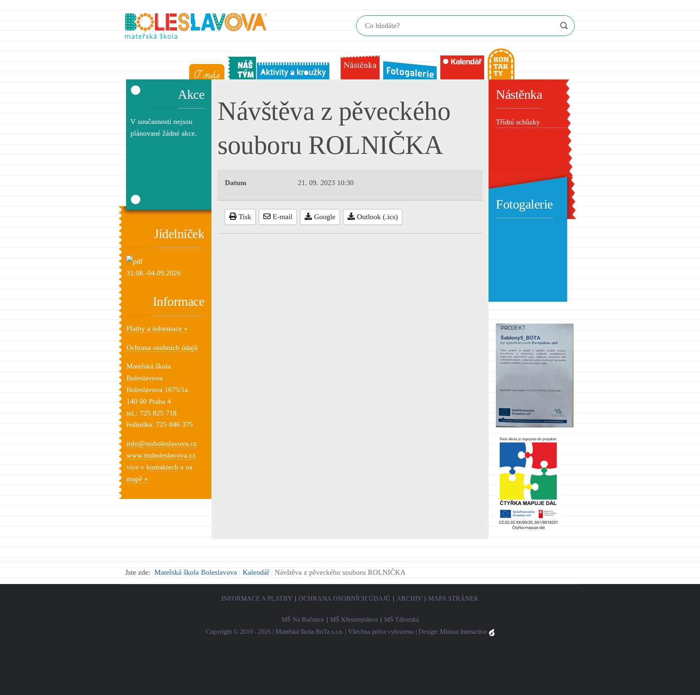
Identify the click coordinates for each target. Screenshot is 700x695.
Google (323, 217)
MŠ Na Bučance (303, 619)
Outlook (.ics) (376, 217)
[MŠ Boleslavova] (196, 25)
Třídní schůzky (518, 122)
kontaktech (162, 467)
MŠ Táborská (401, 619)
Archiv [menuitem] (409, 598)
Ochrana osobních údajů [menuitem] (345, 598)
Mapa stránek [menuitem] (453, 598)
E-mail (281, 217)
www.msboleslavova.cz (161, 455)
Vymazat (548, 26)
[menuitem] (205, 69)
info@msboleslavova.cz (161, 443)
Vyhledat (564, 26)
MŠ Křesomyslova (354, 619)
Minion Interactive (464, 631)
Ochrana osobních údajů (162, 347)
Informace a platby (256, 598)
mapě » (137, 479)
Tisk (244, 217)
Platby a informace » (157, 328)
